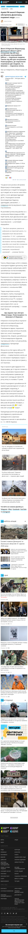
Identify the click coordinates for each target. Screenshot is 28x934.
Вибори (3, 857)
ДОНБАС (3, 6)
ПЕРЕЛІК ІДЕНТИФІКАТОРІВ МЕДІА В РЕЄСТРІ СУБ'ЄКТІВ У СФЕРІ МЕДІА (19, 901)
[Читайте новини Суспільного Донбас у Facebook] (2, 913)
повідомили (5, 344)
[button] (14, 405)
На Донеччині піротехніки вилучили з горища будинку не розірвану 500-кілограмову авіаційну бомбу (13, 500)
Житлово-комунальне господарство (5, 863)
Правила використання (19, 891)
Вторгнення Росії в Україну (12, 6)
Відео (2, 842)
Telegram (4, 509)
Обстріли (22, 6)
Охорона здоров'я (20, 859)
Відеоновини (5, 881)
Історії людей (19, 871)
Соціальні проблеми (21, 876)
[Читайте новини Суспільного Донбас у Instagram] (5, 913)
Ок (14, 930)
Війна (11, 8)
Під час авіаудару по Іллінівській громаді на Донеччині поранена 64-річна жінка (13, 448)
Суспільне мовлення (7, 891)
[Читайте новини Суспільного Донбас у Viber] (10, 913)
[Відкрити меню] (26, 2)
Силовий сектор (6, 871)
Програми (4, 898)
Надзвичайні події (20, 857)
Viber (10, 509)
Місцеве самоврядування (20, 868)
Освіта (16, 854)
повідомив (4, 205)
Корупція (17, 849)
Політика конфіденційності (6, 895)
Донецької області (9, 51)
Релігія (17, 873)
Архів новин (18, 888)
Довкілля (3, 859)
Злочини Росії (5, 876)
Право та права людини (5, 868)
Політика (3, 873)
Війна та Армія (19, 878)
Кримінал (3, 852)
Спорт (2, 878)
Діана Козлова (7, 21)
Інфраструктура (5, 8)
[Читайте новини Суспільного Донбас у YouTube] (7, 913)
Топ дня (17, 881)
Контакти (4, 888)
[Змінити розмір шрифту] (26, 25)
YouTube (23, 509)
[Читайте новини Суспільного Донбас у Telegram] (13, 913)
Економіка (4, 854)
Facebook (16, 509)
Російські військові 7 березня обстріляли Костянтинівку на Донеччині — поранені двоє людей (13, 474)
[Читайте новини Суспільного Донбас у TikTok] (16, 913)
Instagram (6, 512)
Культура (17, 852)
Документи (18, 895)
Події (2, 849)
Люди (16, 839)
